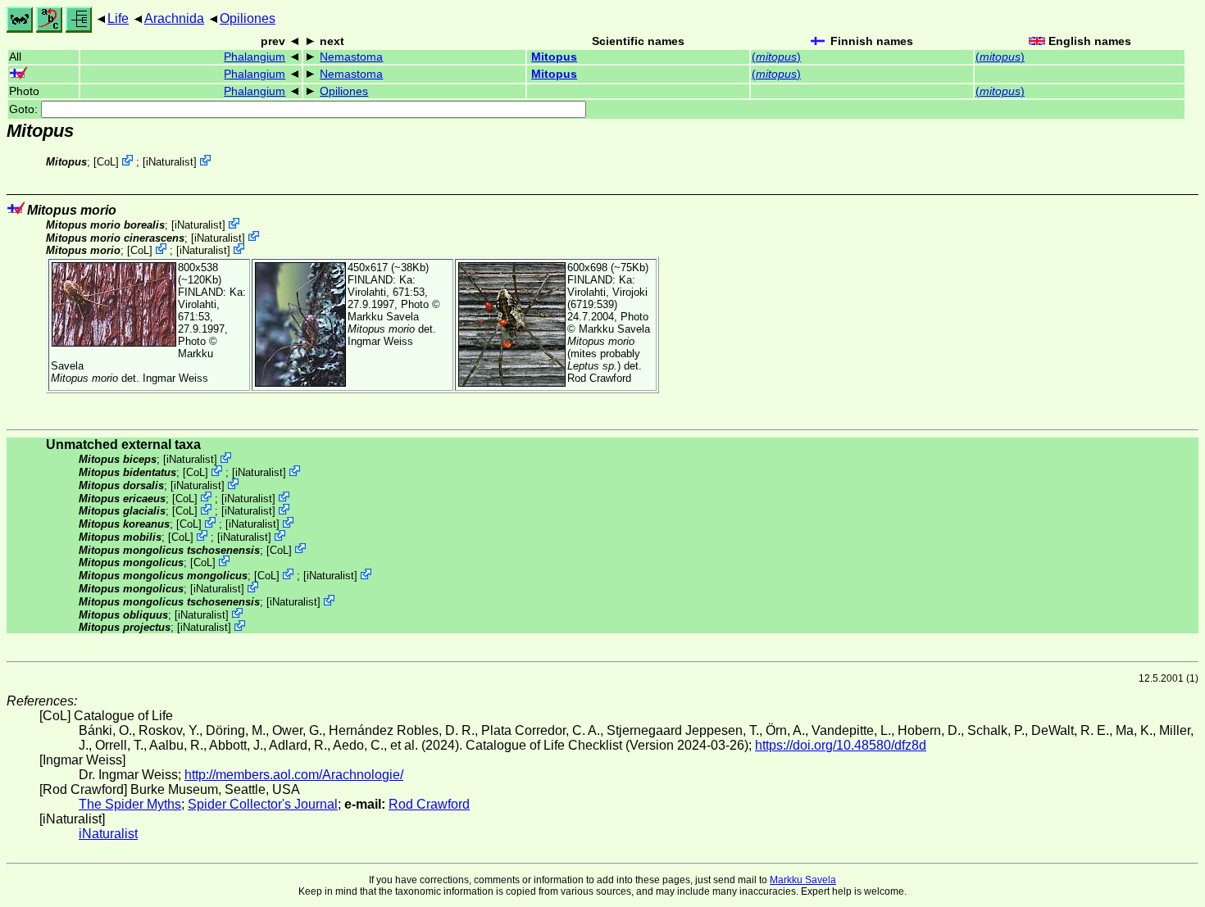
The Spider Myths (130, 804)
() (776, 57)
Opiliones (247, 18)
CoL (106, 162)
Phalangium (254, 57)
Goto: (25, 109)
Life (118, 18)
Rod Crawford (599, 378)
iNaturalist (169, 162)
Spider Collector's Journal (263, 804)
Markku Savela (803, 880)
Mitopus (554, 57)
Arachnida (174, 18)
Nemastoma (351, 57)
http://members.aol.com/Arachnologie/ (293, 775)
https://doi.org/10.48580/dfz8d (840, 745)
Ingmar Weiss (175, 378)
